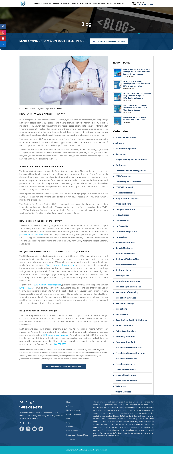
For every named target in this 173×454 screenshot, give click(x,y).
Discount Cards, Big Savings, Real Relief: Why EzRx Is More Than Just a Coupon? (135, 107)
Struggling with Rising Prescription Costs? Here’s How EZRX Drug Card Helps (136, 83)
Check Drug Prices (81, 3)
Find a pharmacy (61, 3)
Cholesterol (120, 165)
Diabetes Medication (125, 192)
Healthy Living (122, 275)
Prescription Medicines (126, 358)
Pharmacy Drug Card (125, 342)
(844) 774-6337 (25, 288)
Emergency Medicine (125, 209)
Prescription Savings (125, 364)
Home (37, 3)
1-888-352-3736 (145, 4)
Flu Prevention (122, 226)
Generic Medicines (124, 248)
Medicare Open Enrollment (128, 286)
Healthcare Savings (124, 270)
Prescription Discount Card (77, 435)
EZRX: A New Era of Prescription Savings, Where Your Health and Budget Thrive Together (136, 71)
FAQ (95, 3)
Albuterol (119, 143)
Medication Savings (124, 303)
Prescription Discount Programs (130, 353)
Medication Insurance (125, 298)
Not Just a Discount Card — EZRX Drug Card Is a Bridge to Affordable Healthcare (137, 95)
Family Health (122, 220)
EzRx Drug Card (85, 450)
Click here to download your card (110, 41)
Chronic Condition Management (130, 170)
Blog (109, 3)
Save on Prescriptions (125, 369)
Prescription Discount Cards (128, 347)
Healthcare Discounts (125, 264)
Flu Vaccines (121, 237)
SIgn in (101, 3)
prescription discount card (31, 234)
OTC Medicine (121, 314)
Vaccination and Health (126, 380)
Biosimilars (120, 154)
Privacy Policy (72, 431)
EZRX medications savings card (47, 284)
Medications (121, 309)
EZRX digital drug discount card (59, 265)
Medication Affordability (126, 292)
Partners (119, 3)
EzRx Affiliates (122, 215)
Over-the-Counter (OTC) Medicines (131, 320)
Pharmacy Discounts (125, 336)
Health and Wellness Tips (127, 259)
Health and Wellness (125, 253)
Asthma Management (125, 148)
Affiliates (46, 3)
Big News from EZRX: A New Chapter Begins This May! (134, 118)
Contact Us (70, 439)
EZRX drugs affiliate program (56, 335)
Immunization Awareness (127, 281)
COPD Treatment (123, 176)
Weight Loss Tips (123, 391)
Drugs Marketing (123, 204)
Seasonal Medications (125, 375)
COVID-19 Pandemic (124, 187)
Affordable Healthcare (125, 137)
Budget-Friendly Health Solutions (131, 159)
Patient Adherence (124, 325)
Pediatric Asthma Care (125, 331)
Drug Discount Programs (127, 198)
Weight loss (120, 386)
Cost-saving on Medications (128, 181)
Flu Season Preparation (126, 231)
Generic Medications (125, 242)
